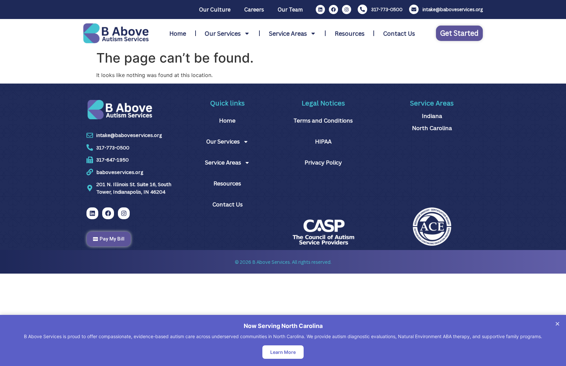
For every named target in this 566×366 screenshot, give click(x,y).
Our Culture (215, 9)
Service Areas (288, 33)
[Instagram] (346, 9)
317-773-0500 (387, 9)
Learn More (283, 352)
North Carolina (432, 128)
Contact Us (399, 33)
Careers (254, 9)
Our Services (223, 33)
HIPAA (323, 141)
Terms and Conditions (323, 120)
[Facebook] (333, 9)
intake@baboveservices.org (453, 9)
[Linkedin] (320, 9)
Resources (350, 33)
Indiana (432, 116)
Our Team (290, 9)
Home (177, 33)
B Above (261, 262)
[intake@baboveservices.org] (414, 9)
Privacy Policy (323, 162)
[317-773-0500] (362, 9)
